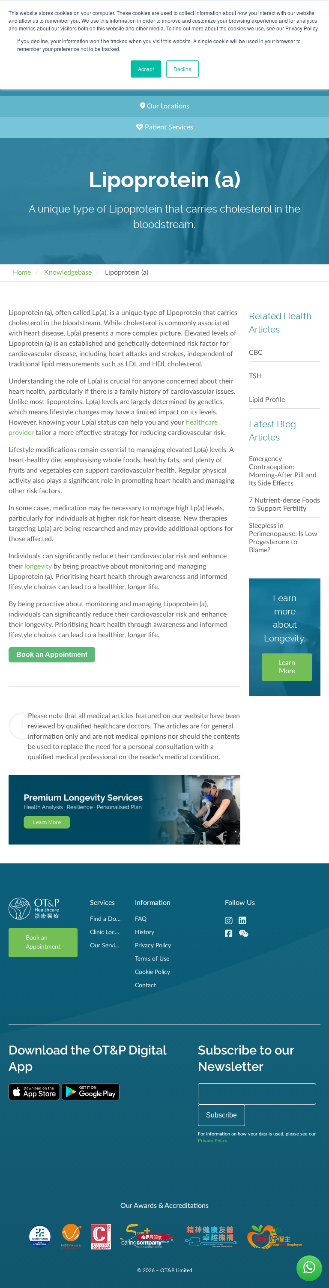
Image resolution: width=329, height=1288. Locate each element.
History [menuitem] (144, 932)
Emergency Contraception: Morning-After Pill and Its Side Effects (283, 471)
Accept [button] (146, 68)
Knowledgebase (68, 272)
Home (22, 272)
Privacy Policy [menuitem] (153, 946)
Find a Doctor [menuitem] (106, 919)
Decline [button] (182, 68)
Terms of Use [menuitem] (152, 959)
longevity (38, 566)
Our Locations (167, 106)
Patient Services (168, 127)
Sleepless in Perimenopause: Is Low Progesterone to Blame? (283, 538)
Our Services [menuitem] (106, 946)
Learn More (287, 666)
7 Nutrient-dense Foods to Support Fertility (284, 504)
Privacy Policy (212, 1140)
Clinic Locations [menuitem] (106, 932)
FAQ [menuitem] (141, 919)
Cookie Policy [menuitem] (152, 972)
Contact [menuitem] (145, 985)
